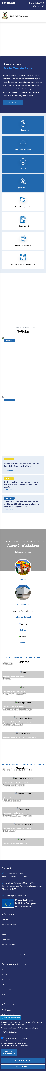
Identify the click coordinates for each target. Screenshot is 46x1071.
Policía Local (6, 1010)
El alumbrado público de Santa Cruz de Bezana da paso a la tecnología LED (22, 447)
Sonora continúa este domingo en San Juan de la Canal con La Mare (21, 464)
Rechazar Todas (22, 1060)
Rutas (7, 678)
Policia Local (12, 800)
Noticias (9, 340)
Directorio (5, 970)
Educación (6, 985)
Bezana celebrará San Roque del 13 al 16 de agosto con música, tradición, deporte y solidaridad (22, 388)
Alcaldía (5, 920)
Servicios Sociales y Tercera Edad (14, 980)
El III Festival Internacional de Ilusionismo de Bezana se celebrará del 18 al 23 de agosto (22, 484)
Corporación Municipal (10, 930)
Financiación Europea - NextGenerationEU (18, 955)
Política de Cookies (10, 1032)
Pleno (4, 935)
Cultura (9, 459)
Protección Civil (13, 785)
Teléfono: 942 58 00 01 (36, 3)
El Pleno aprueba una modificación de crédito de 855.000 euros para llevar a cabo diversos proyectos (21, 504)
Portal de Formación (17, 815)
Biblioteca (10, 830)
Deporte (5, 975)
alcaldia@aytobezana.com (15, 896)
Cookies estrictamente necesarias (15, 1038)
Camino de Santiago (17, 709)
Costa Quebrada (14, 693)
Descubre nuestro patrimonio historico (18, 737)
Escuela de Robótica (17, 769)
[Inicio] (16, 15)
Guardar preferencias (9, 1052)
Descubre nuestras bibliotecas (15, 844)
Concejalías (6, 950)
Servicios (13, 102)
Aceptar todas (23, 1067)
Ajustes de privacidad (10, 1017)
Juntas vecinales (8, 945)
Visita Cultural (13, 724)
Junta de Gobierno (9, 925)
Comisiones (6, 940)
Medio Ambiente (8, 990)
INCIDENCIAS (8, 3)
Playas (7, 663)
